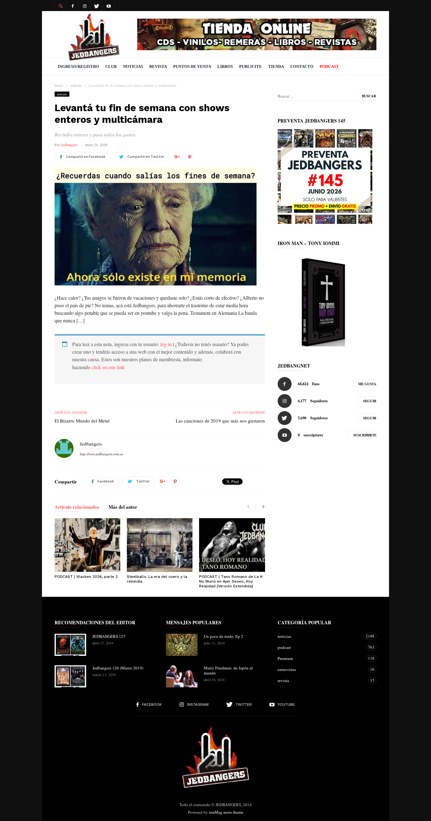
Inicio (59, 85)
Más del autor (123, 507)
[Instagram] (85, 5)
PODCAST (329, 66)
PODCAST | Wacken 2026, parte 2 (86, 576)
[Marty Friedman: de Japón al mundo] (182, 676)
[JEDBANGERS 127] (70, 645)
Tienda (276, 66)
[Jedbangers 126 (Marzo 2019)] (70, 676)
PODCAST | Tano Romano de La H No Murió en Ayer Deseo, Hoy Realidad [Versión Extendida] (231, 581)
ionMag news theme (226, 812)
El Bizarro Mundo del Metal (82, 420)
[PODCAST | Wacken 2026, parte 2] (87, 545)
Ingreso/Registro (78, 66)
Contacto (301, 66)
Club (111, 66)
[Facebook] (73, 5)
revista (321, 680)
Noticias (133, 66)
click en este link (108, 367)
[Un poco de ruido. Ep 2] (182, 645)
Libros (225, 66)
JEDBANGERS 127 (109, 636)
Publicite (250, 66)
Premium (321, 658)
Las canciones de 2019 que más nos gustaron (220, 420)
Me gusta (367, 384)
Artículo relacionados (77, 507)
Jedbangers (69, 144)
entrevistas (321, 669)
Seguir (369, 401)
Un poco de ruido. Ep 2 (223, 636)
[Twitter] (97, 5)
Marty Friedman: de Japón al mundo (228, 670)
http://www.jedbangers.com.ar (101, 454)
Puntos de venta (192, 66)
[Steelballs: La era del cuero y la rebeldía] (159, 545)
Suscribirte (364, 435)
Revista (158, 66)
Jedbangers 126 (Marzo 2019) (117, 668)
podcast (321, 647)
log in (166, 344)
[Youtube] (109, 5)
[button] (61, 5)
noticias (62, 94)
